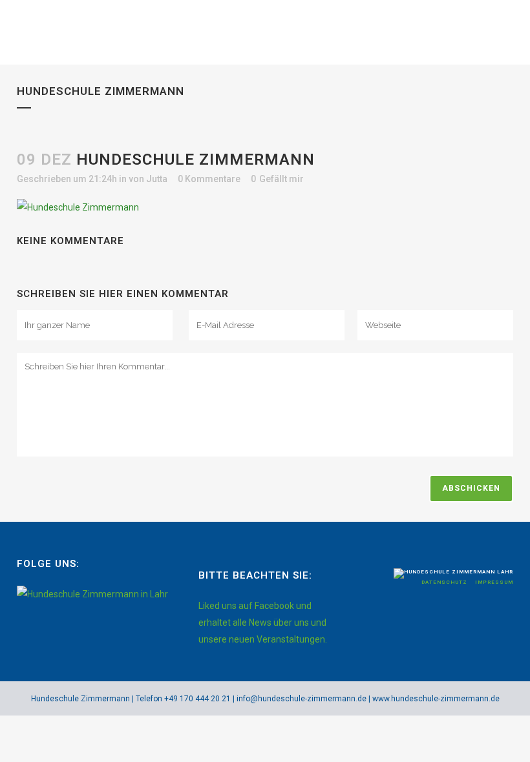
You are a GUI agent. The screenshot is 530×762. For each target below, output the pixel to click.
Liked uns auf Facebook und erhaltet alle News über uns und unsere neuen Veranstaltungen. (262, 622)
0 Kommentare (209, 179)
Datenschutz (445, 582)
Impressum (494, 582)
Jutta (156, 179)
